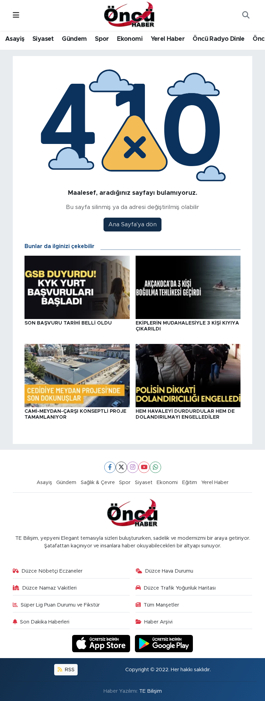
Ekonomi (130, 39)
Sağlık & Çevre (98, 482)
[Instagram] (132, 467)
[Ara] (245, 15)
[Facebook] (110, 467)
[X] (121, 467)
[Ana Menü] (16, 15)
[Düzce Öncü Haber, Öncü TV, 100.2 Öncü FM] (129, 14)
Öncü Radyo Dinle (218, 39)
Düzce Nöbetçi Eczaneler (51, 571)
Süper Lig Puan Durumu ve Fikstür (60, 605)
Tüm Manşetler (161, 605)
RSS (69, 669)
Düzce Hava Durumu (169, 571)
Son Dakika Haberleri (44, 622)
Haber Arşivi (158, 622)
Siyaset (43, 39)
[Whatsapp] (155, 467)
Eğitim (189, 482)
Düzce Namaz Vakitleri (49, 588)
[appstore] (102, 643)
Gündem (74, 39)
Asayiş (14, 39)
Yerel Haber (168, 39)
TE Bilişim (150, 691)
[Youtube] (144, 467)
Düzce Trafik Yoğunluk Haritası (180, 588)
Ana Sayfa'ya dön (132, 224)
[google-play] (164, 643)
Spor (102, 39)
